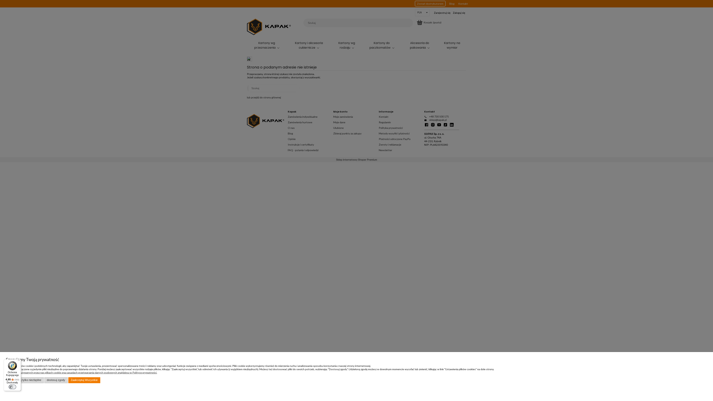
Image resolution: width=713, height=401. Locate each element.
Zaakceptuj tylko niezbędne (24, 380)
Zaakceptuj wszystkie (84, 380)
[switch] (12, 387)
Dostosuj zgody (56, 380)
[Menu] (19, 361)
